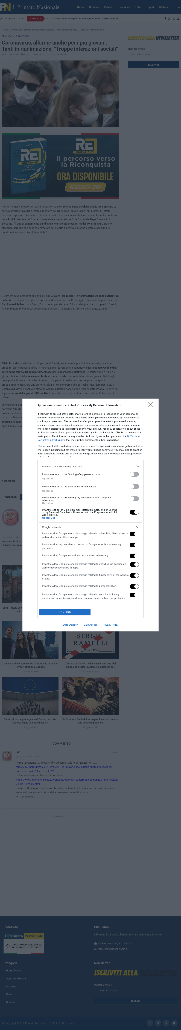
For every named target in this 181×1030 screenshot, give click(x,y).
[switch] (134, 474)
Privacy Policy (110, 624)
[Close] (151, 405)
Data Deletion (70, 624)
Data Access (90, 624)
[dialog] (90, 515)
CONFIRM (65, 612)
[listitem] (90, 466)
